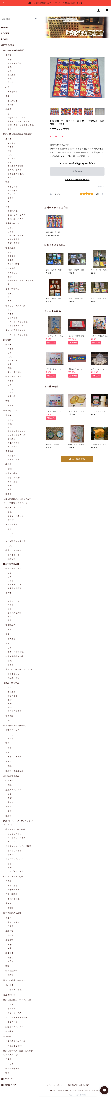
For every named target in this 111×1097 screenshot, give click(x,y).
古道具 (8, 806)
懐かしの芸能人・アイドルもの (17, 1000)
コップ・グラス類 (16, 871)
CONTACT (7, 1079)
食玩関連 (9, 985)
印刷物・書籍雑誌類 (14, 771)
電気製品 (12, 143)
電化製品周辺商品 (16, 166)
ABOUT (5, 33)
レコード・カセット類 (18, 322)
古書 (7, 401)
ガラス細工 (13, 696)
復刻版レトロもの (13, 507)
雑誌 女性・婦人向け (18, 215)
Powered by (74, 1095)
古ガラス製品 (14, 922)
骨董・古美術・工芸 (14, 656)
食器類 (11, 82)
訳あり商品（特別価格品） (15, 725)
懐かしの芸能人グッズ (15, 330)
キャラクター (11, 524)
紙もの (11, 198)
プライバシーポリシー (55, 1085)
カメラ (11, 252)
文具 (10, 67)
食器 (10, 703)
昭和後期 (7, 340)
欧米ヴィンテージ (13, 550)
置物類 (11, 738)
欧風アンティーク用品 (15, 829)
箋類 (10, 129)
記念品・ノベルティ (14, 1027)
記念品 (11, 961)
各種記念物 (10, 268)
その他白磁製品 (15, 711)
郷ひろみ (12, 1009)
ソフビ (11, 228)
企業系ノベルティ (13, 223)
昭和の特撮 (13, 318)
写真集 (11, 405)
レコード (9, 1004)
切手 (10, 529)
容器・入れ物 (14, 478)
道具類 (8, 55)
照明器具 (12, 456)
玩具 (10, 71)
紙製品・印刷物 (15, 588)
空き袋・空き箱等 (16, 235)
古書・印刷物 (11, 894)
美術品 (8, 464)
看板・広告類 (14, 243)
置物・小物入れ (15, 239)
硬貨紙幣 (9, 940)
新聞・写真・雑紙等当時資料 (21, 125)
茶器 (10, 485)
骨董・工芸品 (14, 443)
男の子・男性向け (16, 757)
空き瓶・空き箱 (15, 170)
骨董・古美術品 (12, 289)
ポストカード (14, 555)
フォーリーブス (14, 1013)
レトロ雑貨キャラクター (16, 541)
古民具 (8, 903)
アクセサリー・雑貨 (17, 838)
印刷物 (8, 494)
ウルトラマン (14, 674)
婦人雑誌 (12, 639)
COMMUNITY (9, 1085)
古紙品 (11, 926)
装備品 (11, 957)
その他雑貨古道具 (16, 174)
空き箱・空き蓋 (15, 989)
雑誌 (7, 966)
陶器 (10, 297)
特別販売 (7, 1036)
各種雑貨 (9, 1031)
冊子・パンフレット (16, 117)
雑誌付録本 (13, 101)
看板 (10, 78)
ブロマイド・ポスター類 (16, 1017)
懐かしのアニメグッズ (15, 306)
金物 (10, 811)
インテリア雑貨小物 (17, 435)
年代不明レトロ (10, 411)
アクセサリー (14, 158)
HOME (5, 27)
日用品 (11, 147)
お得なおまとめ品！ (12, 776)
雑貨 (10, 364)
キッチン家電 (13, 264)
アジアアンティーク (14, 859)
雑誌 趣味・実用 (16, 219)
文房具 (11, 392)
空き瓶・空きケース (16, 431)
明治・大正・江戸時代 (13, 876)
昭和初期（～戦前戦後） (14, 50)
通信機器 (12, 256)
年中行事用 (13, 190)
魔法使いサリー (15, 678)
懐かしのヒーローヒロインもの (19, 669)
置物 (10, 277)
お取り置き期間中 (16, 1046)
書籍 (7, 96)
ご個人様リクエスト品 (15, 1041)
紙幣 (10, 944)
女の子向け (13, 194)
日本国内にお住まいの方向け (77, 179)
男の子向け (13, 91)
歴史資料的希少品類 (12, 913)
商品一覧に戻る (77, 459)
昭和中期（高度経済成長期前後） (18, 134)
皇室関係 (9, 931)
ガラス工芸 (13, 482)
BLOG (4, 39)
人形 (10, 202)
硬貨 (10, 948)
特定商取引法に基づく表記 (78, 1085)
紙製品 (8, 109)
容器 (10, 59)
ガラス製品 (13, 446)
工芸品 (11, 177)
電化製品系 (10, 625)
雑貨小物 (12, 396)
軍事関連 (9, 953)
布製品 (11, 665)
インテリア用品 (15, 834)
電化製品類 (10, 248)
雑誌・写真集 (14, 899)
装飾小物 (12, 559)
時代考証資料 (11, 970)
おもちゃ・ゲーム (16, 325)
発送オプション (10, 995)
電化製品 (12, 75)
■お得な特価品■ (11, 564)
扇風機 (11, 260)
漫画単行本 (13, 211)
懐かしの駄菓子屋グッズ (14, 980)
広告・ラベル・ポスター (19, 121)
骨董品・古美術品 (11, 683)
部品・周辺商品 (15, 63)
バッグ (11, 1064)
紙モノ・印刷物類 (16, 652)
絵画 (10, 469)
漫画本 (11, 104)
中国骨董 (9, 716)
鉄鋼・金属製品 (15, 889)
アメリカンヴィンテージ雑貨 (18, 846)
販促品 (11, 802)
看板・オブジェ (15, 584)
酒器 (10, 707)
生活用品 (9, 780)
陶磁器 (11, 908)
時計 (10, 720)
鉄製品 (11, 293)
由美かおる (13, 1022)
